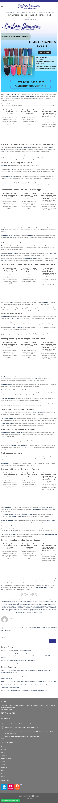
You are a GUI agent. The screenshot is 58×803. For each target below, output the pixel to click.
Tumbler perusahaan (7, 384)
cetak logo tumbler (50, 157)
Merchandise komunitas (8, 534)
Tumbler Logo (22, 609)
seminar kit (28, 12)
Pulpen (3, 764)
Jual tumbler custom (7, 245)
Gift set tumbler (5, 322)
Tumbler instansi (5, 432)
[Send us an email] (10, 713)
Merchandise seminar (7, 418)
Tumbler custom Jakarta (8, 235)
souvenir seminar (9, 302)
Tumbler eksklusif (35, 607)
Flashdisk (3, 749)
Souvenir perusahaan (7, 398)
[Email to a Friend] (30, 594)
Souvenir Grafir (35, 604)
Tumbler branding (6, 376)
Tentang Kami (29, 798)
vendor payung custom (45, 610)
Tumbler (3, 776)
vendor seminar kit (31, 612)
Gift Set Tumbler (22, 601)
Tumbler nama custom (7, 308)
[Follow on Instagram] (5, 713)
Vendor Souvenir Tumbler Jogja (39, 690)
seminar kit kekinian (27, 604)
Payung (3, 761)
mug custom (36, 603)
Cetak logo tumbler (6, 601)
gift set (6, 12)
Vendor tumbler (5, 155)
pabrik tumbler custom (19, 456)
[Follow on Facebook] (2, 713)
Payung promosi (37, 509)
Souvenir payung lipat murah (9, 514)
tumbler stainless (50, 155)
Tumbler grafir (5, 316)
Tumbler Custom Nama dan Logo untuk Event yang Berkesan (16, 663)
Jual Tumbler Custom (51, 601)
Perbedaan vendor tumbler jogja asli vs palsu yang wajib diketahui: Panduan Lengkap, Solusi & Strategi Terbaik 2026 (29, 732)
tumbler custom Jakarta (26, 607)
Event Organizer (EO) (11, 94)
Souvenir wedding (6, 463)
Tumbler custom (41, 12)
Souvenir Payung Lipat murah (12, 606)
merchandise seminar (28, 603)
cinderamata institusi (14, 601)
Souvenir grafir (16, 318)
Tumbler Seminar (28, 610)
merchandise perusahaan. (18, 603)
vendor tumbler (50, 12)
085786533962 (8, 709)
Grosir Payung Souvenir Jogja (32, 601)
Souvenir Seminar (31, 606)
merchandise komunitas (7, 603)
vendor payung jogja (22, 612)
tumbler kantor (17, 432)
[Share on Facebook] (25, 594)
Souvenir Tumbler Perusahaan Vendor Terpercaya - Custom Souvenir (18, 670)
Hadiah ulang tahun (10, 530)
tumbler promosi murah (12, 169)
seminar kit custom (30, 258)
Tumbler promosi (6, 165)
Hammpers (4, 755)
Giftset (3, 752)
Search (3, 637)
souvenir (34, 12)
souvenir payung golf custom (28, 514)
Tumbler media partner (7, 440)
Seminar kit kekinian (37, 412)
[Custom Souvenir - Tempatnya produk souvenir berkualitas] (29, 6)
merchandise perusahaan (24, 147)
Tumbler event (46, 302)
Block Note (4, 747)
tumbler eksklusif (10, 176)
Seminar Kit (4, 767)
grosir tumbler (12, 12)
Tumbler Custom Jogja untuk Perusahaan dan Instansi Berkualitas (18, 660)
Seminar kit (4, 412)
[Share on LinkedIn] (36, 594)
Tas (2, 773)
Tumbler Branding (10, 607)
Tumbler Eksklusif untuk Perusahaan (47, 681)
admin (34, 19)
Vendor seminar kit (6, 423)
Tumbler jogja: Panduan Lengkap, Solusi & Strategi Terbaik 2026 (17, 650)
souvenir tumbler (42, 403)
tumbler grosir (12, 253)
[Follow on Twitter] (8, 713)
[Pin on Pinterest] (33, 594)
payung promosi (52, 603)
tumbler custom (29, 103)
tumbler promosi (10, 610)
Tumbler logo (37, 378)
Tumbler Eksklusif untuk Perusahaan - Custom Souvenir (15, 685)
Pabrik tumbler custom (7, 182)
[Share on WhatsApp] (22, 594)
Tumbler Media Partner (30, 609)
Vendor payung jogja (7, 520)
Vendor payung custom (47, 507)
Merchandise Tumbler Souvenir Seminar (23, 96)
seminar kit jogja (19, 604)
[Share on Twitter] (27, 594)
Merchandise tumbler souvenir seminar (12, 392)
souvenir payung (42, 604)
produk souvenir (21, 12)
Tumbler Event (42, 607)
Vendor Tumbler (38, 612)
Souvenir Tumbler (38, 606)
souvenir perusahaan (22, 606)
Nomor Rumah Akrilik (6, 758)
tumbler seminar (9, 507)
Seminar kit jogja (5, 528)
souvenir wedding (46, 606)
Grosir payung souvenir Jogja (16, 516)
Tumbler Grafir (49, 607)
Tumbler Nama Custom (47, 609)
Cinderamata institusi (50, 534)
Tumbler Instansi (8, 609)
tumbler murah (17, 327)
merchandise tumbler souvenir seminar (19, 445)
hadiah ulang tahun (43, 601)
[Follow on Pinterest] (13, 713)
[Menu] (2, 6)
